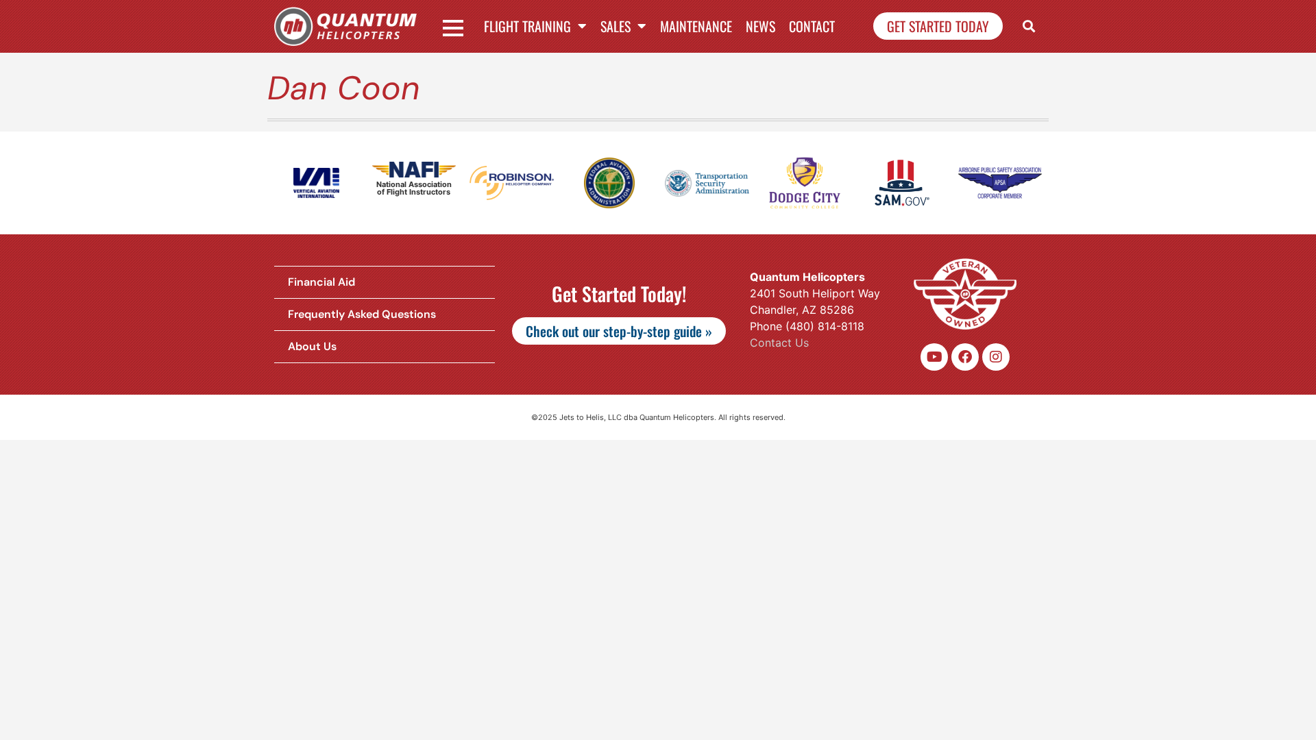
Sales (615, 26)
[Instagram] (996, 357)
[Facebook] (965, 357)
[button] (1029, 26)
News (760, 26)
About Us (312, 346)
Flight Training (527, 26)
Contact (812, 26)
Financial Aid (321, 282)
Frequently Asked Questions (362, 314)
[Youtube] (934, 357)
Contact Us (779, 342)
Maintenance (696, 26)
